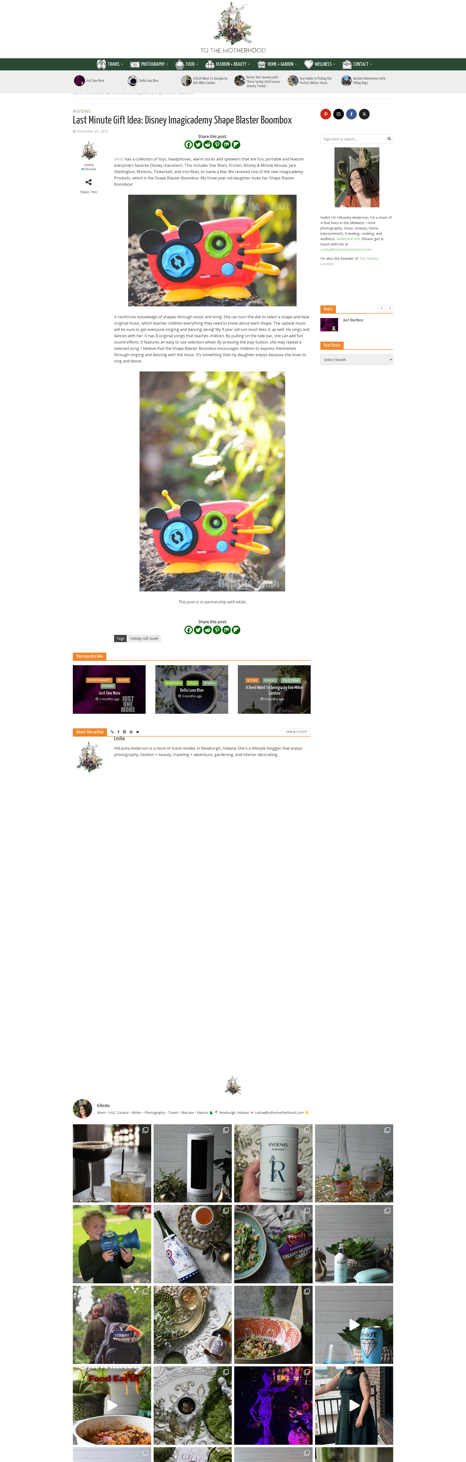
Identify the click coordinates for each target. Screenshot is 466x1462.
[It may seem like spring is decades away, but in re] (193, 1405)
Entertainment (99, 680)
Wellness (323, 64)
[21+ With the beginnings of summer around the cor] (193, 1325)
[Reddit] (207, 144)
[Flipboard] (236, 144)
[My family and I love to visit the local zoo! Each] (273, 1405)
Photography (153, 64)
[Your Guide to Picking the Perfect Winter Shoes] (293, 80)
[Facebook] (188, 144)
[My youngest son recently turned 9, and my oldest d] (112, 1244)
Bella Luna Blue (149, 81)
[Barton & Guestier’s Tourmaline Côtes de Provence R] (354, 1163)
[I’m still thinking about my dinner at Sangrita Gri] (112, 1163)
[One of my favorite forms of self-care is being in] (354, 1244)
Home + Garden (280, 64)
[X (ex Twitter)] (364, 114)
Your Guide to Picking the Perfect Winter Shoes (316, 81)
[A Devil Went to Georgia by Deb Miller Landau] (186, 80)
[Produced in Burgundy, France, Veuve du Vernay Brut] (193, 1244)
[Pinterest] (217, 144)
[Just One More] (79, 80)
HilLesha (90, 169)
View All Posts (296, 731)
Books (252, 680)
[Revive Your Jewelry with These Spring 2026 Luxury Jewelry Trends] (239, 80)
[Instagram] (338, 114)
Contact (361, 64)
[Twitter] (198, 144)
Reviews (82, 111)
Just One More (95, 81)
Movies (123, 680)
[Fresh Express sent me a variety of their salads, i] (273, 1325)
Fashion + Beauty (231, 64)
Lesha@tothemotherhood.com (346, 249)
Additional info (348, 238)
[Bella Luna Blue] (133, 80)
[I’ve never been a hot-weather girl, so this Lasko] (193, 1163)
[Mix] (226, 144)
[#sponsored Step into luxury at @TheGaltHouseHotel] (354, 1405)
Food (190, 64)
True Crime (291, 680)
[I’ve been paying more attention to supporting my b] (273, 1163)
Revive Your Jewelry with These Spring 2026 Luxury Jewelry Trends (263, 82)
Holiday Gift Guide (144, 638)
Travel (114, 64)
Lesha (88, 164)
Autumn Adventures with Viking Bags (369, 81)
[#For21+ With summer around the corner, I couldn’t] (354, 1325)
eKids (119, 159)
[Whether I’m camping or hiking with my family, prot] (112, 1325)
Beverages (173, 683)
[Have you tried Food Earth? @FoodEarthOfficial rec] (112, 1405)
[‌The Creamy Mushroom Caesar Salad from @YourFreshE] (273, 1244)
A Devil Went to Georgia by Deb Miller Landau (210, 81)
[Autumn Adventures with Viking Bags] (346, 80)
